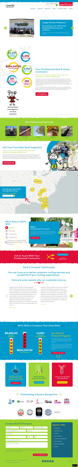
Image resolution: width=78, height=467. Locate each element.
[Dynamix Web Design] (70, 461)
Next (72, 28)
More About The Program (58, 353)
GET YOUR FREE (42, 94)
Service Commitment (22, 460)
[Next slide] (71, 296)
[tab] (10, 228)
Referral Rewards (62, 382)
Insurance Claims (39, 382)
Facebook (43, 461)
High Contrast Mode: (38, 466)
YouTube (48, 461)
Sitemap (15, 460)
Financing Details (16, 383)
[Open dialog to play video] (62, 155)
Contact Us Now (35, 237)
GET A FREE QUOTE (62, 254)
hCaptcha (45, 456)
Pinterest (53, 461)
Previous (5, 28)
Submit (57, 5)
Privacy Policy (8, 460)
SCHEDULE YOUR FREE (9, 163)
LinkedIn (50, 461)
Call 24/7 (66, 4)
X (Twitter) (45, 461)
